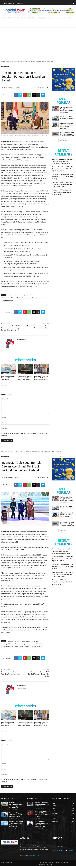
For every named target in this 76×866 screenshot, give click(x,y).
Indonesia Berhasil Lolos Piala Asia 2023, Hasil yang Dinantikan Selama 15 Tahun (62, 161)
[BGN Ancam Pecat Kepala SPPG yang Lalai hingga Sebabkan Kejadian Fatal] (55, 134)
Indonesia (17, 295)
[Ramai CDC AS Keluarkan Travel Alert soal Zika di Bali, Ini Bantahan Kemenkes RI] (4, 823)
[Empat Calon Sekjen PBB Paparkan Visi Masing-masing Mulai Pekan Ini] (41, 369)
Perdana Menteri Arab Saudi (25, 298)
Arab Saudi (10, 295)
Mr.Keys (54, 190)
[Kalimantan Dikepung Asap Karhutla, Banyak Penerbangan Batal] (4, 814)
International (9, 62)
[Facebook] (68, 3)
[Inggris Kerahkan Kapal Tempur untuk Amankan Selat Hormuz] (8, 369)
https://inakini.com (22, 342)
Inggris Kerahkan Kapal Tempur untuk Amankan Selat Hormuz (8, 378)
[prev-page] (2, 384)
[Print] (38, 95)
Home (3, 62)
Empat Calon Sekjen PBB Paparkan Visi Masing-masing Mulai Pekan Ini (41, 378)
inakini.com (9, 87)
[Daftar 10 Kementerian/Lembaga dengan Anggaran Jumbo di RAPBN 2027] (4, 804)
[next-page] (6, 384)
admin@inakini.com (33, 855)
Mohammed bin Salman (8, 298)
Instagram (60, 850)
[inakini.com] (2, 88)
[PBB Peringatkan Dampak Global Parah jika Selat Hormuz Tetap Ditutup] (25, 369)
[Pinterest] (25, 95)
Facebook (60, 846)
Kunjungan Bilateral (27, 295)
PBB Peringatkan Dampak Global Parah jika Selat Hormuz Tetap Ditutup (25, 378)
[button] (72, 24)
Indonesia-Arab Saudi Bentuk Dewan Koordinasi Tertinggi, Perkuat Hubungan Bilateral (10, 328)
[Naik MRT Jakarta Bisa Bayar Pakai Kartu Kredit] (55, 118)
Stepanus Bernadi (57, 167)
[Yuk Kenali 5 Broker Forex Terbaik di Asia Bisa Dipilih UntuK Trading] (30, 804)
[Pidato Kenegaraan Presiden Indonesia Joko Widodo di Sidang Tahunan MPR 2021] (30, 823)
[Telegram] (43, 95)
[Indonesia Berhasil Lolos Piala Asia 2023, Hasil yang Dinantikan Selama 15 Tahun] (30, 812)
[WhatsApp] (29, 95)
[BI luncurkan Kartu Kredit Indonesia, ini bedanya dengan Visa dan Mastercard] (55, 124)
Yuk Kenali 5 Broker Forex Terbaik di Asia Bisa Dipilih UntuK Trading (62, 169)
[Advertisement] (38, 42)
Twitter (71, 850)
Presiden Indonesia (7, 300)
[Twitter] (73, 3)
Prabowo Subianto (40, 298)
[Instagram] (71, 3)
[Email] (34, 95)
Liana (54, 159)
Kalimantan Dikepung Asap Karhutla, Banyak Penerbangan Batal (15, 814)
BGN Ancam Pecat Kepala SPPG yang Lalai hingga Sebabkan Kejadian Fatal (67, 134)
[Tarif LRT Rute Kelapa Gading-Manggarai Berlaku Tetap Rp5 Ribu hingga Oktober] (55, 108)
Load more (63, 141)
